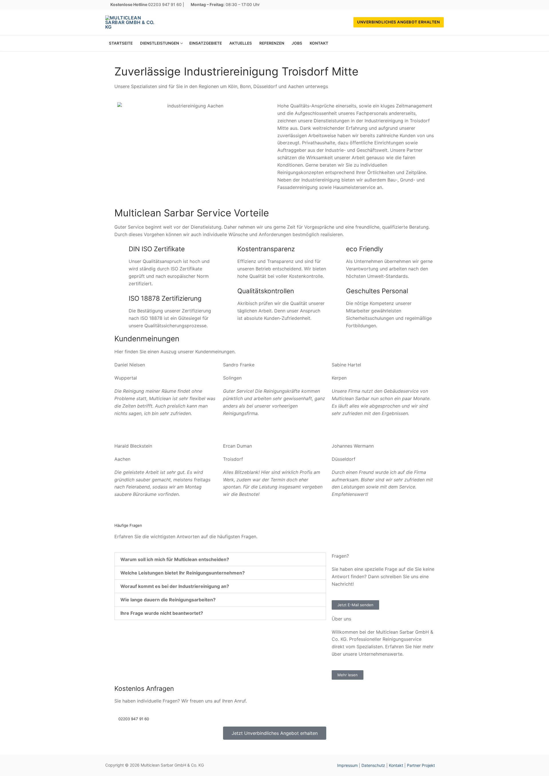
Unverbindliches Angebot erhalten (398, 22)
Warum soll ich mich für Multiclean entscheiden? (174, 559)
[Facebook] (422, 5)
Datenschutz (373, 765)
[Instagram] (431, 5)
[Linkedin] (439, 5)
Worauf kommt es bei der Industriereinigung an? (174, 586)
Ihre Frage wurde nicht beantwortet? (161, 613)
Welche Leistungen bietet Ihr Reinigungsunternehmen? (182, 573)
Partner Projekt (421, 765)
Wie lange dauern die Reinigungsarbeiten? (168, 600)
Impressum (347, 765)
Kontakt (396, 765)
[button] (220, 559)
